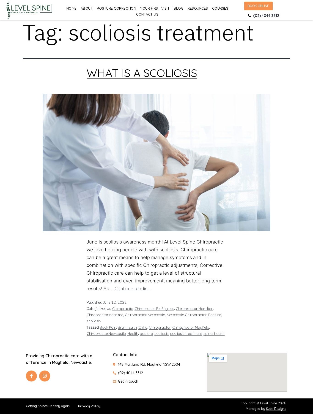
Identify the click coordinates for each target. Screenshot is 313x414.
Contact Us (147, 14)
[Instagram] (44, 376)
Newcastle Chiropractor (187, 314)
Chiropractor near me (105, 314)
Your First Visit (155, 8)
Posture (214, 314)
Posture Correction (116, 8)
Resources (198, 8)
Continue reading (133, 288)
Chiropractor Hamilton (194, 308)
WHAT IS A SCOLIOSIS (142, 73)
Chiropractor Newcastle (145, 314)
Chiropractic (122, 308)
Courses (220, 8)
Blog (179, 8)
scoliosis (94, 321)
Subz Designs (276, 409)
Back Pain (108, 327)
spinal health (214, 333)
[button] (258, 6)
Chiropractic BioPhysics (154, 308)
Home (71, 8)
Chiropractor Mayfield (190, 327)
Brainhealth (127, 327)
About (87, 8)
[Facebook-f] (31, 376)
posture (146, 333)
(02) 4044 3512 (266, 15)
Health (132, 333)
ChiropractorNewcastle (106, 333)
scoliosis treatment (186, 333)
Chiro (142, 327)
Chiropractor (160, 327)
